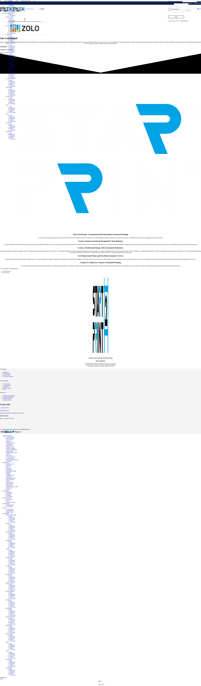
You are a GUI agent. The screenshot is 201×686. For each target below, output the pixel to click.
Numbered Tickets (10, 478)
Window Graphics (10, 448)
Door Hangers (9, 482)
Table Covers (9, 445)
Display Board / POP (11, 452)
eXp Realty (9, 131)
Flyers (7, 466)
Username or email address (175, 1)
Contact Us (6, 386)
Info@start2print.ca (5, 410)
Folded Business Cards (12, 486)
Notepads (8, 495)
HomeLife (8, 540)
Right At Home (10, 43)
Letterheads (9, 492)
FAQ (4, 389)
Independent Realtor (11, 515)
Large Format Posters (11, 449)
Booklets (8, 472)
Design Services (7, 400)
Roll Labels (9, 499)
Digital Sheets (9, 483)
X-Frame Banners (10, 457)
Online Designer (7, 388)
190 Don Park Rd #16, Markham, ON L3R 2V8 (12, 413)
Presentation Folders (11, 471)
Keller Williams (10, 52)
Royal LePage (9, 17)
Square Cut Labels (10, 502)
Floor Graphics (10, 438)
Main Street (9, 87)
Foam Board (9, 440)
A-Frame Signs (10, 458)
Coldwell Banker (10, 78)
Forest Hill (9, 34)
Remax (8, 523)
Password (171, 4)
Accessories (12, 15)
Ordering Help (6, 373)
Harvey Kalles (9, 96)
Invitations (8, 476)
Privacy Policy (6, 272)
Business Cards (10, 464)
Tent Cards (9, 488)
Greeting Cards (10, 475)
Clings (8, 489)
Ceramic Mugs (10, 505)
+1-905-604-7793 (4, 407)
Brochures (8, 468)
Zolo (7, 114)
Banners (11, 14)
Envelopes (8, 493)
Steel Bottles (9, 506)
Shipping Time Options (9, 395)
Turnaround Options (8, 397)
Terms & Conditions (8, 376)
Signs (10, 1)
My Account (6, 383)
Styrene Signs (9, 451)
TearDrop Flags (10, 510)
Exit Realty (9, 122)
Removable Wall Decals (12, 459)
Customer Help (7, 385)
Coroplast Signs (10, 437)
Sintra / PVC (9, 455)
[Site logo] (6, 13)
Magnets (8, 474)
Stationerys (12, 4)
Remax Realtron (10, 532)
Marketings (12, 2)
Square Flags (9, 512)
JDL (7, 105)
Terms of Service (6, 271)
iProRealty (9, 70)
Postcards (8, 465)
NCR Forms (9, 496)
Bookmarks (9, 469)
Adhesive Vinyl (10, 447)
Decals (8, 500)
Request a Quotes (7, 398)
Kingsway (8, 61)
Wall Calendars (10, 479)
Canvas (8, 454)
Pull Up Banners (10, 442)
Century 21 (9, 26)
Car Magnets (9, 444)
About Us (5, 372)
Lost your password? (173, 21)
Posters (8, 481)
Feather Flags (9, 509)
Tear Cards (9, 485)
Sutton (8, 549)
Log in (176, 17)
